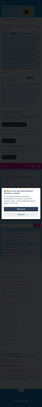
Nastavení (21, 214)
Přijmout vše (21, 209)
